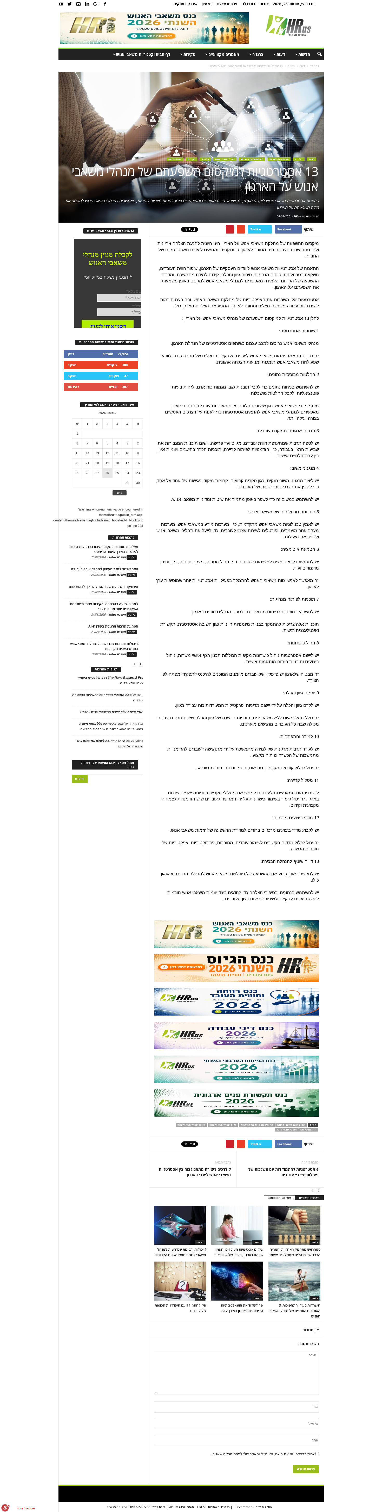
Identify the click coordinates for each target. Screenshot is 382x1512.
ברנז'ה (258, 54)
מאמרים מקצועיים (223, 54)
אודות (264, 3)
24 (127, 473)
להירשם (73, 387)
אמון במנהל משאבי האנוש (291, 1125)
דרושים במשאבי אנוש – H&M (101, 712)
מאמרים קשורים (309, 1198)
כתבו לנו (248, 3)
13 (97, 453)
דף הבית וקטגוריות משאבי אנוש (143, 54)
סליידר (205, 159)
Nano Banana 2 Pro (129, 678)
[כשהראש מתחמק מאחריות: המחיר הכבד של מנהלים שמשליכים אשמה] (294, 1225)
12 (107, 453)
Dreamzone (244, 1507)
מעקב (72, 365)
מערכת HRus (302, 216)
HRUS (201, 1507)
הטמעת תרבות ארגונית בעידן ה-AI (113, 626)
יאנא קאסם (135, 712)
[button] (316, 54)
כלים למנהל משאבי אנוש (222, 1125)
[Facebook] (105, 4)
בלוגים (299, 159)
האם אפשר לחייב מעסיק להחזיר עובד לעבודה (104, 569)
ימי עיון (207, 3)
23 (138, 473)
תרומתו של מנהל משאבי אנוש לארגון (296, 1129)
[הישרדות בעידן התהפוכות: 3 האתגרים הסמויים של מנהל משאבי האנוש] (294, 1281)
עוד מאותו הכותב (279, 1198)
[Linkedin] (87, 4)
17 (127, 463)
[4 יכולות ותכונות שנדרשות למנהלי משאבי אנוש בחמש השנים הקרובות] (180, 1225)
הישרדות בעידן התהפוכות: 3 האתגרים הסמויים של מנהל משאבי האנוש (295, 1311)
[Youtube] (61, 4)
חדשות (304, 54)
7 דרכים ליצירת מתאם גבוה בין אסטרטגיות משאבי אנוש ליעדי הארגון (195, 1172)
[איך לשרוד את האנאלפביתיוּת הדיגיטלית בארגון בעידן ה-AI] (237, 1281)
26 (107, 473)
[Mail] (78, 4)
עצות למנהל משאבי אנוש (191, 1125)
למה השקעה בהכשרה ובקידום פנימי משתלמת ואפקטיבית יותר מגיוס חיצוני (104, 606)
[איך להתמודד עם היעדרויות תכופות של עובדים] (180, 1281)
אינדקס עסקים (185, 3)
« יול (119, 493)
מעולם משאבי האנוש (252, 159)
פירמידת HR (174, 159)
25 (117, 473)
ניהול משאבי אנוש (225, 159)
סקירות (189, 54)
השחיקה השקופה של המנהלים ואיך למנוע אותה (103, 586)
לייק (71, 354)
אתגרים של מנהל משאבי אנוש (257, 1125)
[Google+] (96, 4)
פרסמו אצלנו (227, 3)
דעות (280, 54)
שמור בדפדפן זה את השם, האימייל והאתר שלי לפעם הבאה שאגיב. (263, 1454)
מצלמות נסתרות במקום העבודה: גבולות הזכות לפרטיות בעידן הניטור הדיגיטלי (103, 549)
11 (117, 453)
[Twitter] (70, 4)
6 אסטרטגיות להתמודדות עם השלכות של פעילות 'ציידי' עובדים (283, 1172)
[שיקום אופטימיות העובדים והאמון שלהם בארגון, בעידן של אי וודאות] (237, 1225)
